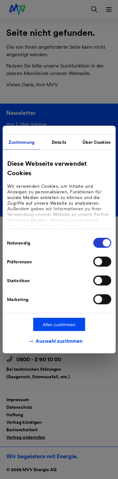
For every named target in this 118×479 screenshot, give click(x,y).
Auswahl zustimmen (59, 341)
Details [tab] (59, 142)
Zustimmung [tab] (21, 142)
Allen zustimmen (59, 324)
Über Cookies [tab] (96, 142)
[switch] (102, 262)
